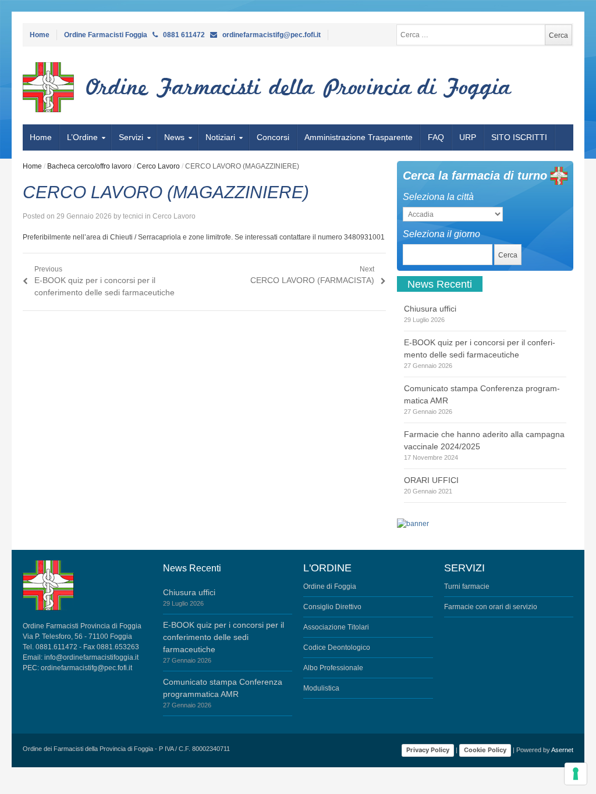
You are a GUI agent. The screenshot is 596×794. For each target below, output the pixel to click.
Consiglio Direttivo (332, 607)
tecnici (133, 216)
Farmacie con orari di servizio (490, 607)
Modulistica (321, 688)
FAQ (436, 137)
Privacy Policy (427, 750)
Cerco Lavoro (158, 166)
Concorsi (273, 137)
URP (467, 137)
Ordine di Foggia (329, 586)
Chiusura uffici (430, 308)
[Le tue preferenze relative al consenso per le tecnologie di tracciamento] (576, 774)
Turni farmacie (466, 586)
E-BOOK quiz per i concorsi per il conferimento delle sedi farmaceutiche (223, 637)
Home (39, 35)
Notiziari (220, 137)
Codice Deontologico (336, 647)
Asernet (562, 749)
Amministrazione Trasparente (358, 137)
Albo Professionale (333, 668)
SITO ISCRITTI (519, 137)
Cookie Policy (485, 750)
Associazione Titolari (336, 627)
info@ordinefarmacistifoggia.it (91, 657)
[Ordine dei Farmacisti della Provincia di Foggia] (87, 87)
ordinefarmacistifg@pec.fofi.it (86, 668)
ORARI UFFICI (431, 480)
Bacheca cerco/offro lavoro (89, 166)
